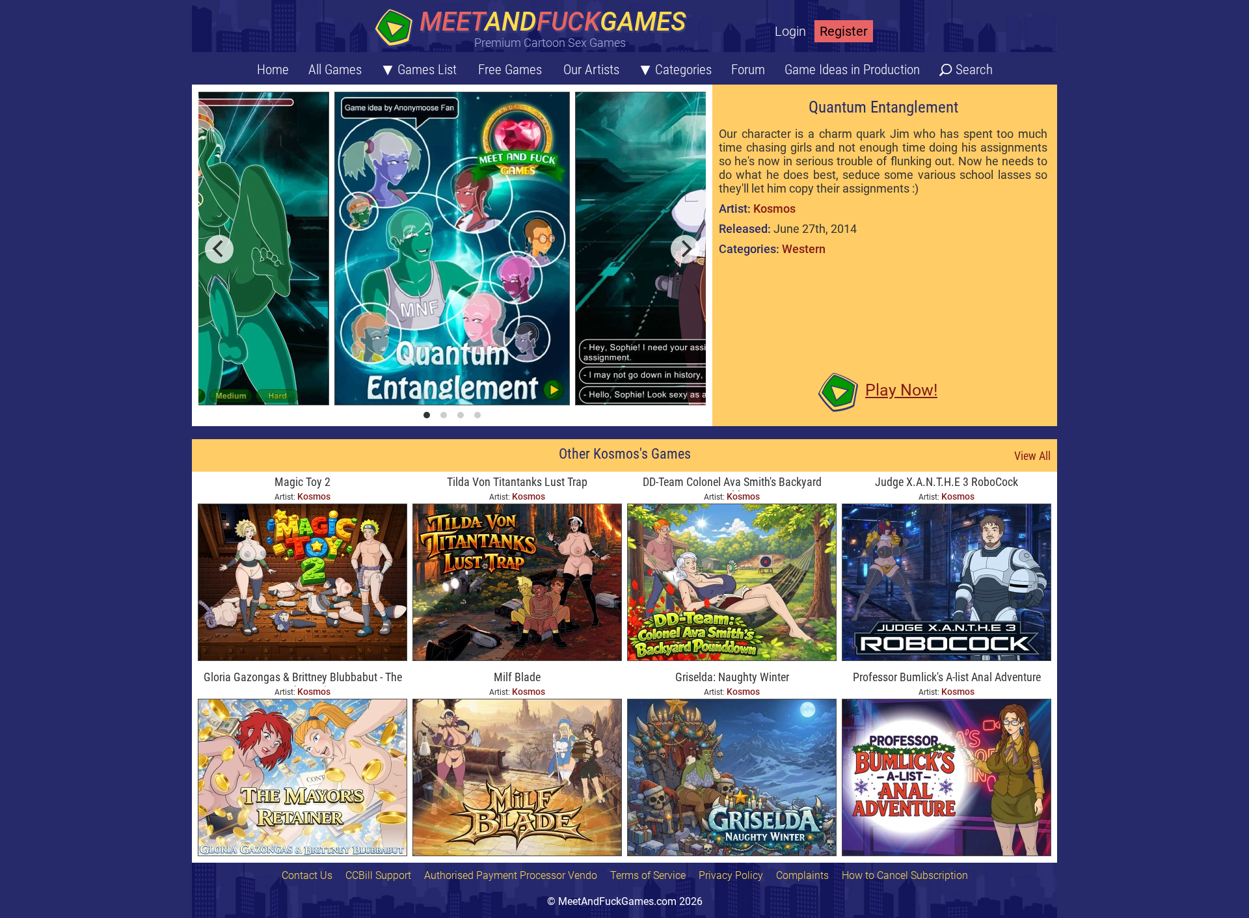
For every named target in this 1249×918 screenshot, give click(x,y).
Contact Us (307, 875)
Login (790, 31)
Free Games (510, 69)
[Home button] (533, 29)
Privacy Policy (731, 875)
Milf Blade (517, 677)
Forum (748, 69)
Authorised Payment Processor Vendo (510, 875)
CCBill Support (378, 875)
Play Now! (901, 390)
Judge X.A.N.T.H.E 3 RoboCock (946, 482)
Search (974, 69)
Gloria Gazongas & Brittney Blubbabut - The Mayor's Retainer (303, 678)
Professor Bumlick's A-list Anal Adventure (947, 677)
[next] (685, 249)
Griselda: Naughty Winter (732, 677)
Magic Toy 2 (302, 482)
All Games (335, 69)
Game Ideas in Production (852, 69)
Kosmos (774, 208)
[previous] (219, 249)
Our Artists (591, 69)
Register (844, 31)
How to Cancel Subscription (905, 875)
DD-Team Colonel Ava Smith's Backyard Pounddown (732, 483)
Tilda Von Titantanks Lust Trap (517, 482)
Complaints (802, 875)
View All (1032, 456)
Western (804, 249)
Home (273, 69)
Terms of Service (648, 875)
